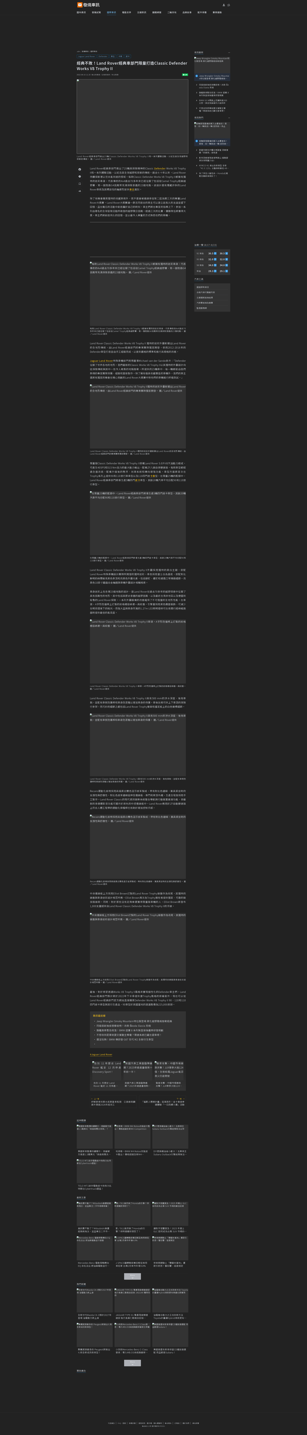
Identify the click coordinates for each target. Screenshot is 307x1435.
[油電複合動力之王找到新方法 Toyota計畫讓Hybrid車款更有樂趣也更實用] (170, 1300)
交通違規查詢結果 (205, 297)
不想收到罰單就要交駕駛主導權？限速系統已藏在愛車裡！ (129, 1035)
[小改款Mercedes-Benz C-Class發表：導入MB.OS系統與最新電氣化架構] (133, 1335)
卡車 (120, 56)
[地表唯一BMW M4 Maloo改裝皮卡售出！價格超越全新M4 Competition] (133, 1137)
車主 (113, 56)
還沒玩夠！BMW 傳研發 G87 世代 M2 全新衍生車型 (125, 1039)
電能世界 (126, 12)
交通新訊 (141, 12)
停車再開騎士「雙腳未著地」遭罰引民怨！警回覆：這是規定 (169, 1264)
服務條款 (142, 1423)
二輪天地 (172, 12)
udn (78, 51)
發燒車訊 (85, 51)
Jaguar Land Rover (86, 56)
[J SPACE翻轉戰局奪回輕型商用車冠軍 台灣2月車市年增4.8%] (133, 1248)
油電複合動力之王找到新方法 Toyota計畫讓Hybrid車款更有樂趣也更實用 (170, 1316)
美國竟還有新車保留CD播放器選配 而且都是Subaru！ (170, 1351)
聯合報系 (168, 1423)
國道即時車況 (203, 287)
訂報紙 (177, 1423)
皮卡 (128, 56)
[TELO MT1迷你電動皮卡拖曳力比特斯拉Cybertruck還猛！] (95, 1171)
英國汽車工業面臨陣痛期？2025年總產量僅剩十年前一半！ (138, 1084)
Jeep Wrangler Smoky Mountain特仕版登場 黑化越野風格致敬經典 (134, 1021)
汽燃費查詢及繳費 (205, 302)
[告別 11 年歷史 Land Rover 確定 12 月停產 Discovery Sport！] (106, 1070)
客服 (124, 1423)
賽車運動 (217, 12)
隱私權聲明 (158, 1423)
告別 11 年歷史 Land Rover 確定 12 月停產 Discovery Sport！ (105, 1084)
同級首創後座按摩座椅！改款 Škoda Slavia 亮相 (124, 1025)
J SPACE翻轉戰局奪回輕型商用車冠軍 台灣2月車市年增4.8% (131, 1264)
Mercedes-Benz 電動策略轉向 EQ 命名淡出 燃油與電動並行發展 (93, 1264)
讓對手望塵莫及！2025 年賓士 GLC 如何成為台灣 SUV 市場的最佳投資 (170, 1230)
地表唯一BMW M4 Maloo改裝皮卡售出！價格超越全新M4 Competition (132, 1153)
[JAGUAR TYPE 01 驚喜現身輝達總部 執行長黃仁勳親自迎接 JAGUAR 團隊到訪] (133, 1300)
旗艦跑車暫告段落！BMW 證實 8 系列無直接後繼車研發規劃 (130, 1030)
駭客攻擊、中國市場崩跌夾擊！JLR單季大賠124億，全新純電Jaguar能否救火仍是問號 (168, 1084)
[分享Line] (80, 176)
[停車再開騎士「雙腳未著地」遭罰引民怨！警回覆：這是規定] (170, 1248)
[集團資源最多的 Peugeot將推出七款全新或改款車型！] (95, 1335)
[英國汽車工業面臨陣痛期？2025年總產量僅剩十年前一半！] (138, 1070)
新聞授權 (132, 1423)
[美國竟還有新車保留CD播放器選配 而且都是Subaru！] (170, 1335)
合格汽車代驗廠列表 (206, 292)
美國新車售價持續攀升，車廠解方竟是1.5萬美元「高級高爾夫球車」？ (94, 1153)
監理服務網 (202, 308)
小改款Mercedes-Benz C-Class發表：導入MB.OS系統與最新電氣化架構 (132, 1351)
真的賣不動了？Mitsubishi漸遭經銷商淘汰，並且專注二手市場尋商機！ (94, 1230)
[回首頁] (91, 4)
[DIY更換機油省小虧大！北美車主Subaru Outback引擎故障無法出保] (170, 1137)
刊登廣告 (111, 1423)
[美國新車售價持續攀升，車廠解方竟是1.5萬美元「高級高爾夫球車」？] (95, 1137)
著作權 (149, 1423)
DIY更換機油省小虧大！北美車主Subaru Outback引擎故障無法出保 (170, 1153)
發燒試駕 (96, 12)
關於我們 (186, 1423)
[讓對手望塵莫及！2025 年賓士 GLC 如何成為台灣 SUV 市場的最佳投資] (170, 1214)
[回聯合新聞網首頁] (80, 4)
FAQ (119, 1423)
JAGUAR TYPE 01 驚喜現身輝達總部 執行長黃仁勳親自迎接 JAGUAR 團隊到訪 (132, 1316)
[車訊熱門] (229, 118)
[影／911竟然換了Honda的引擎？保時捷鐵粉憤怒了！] (133, 1214)
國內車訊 (81, 12)
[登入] (224, 5)
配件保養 (202, 12)
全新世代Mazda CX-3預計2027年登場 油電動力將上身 (95, 1316)
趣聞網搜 (156, 12)
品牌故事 (187, 12)
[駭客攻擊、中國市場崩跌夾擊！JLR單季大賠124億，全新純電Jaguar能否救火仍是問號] (169, 1070)
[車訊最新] (229, 53)
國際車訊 (111, 12)
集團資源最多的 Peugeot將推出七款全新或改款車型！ (94, 1351)
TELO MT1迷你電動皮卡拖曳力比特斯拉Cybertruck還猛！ (95, 1187)
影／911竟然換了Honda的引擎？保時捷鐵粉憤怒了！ (130, 1230)
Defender (103, 56)
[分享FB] (80, 169)
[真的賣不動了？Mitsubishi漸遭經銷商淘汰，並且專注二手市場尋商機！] (95, 1214)
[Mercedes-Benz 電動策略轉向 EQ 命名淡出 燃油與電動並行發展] (95, 1248)
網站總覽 (195, 1423)
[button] (228, 5)
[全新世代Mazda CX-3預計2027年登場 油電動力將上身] (95, 1300)
